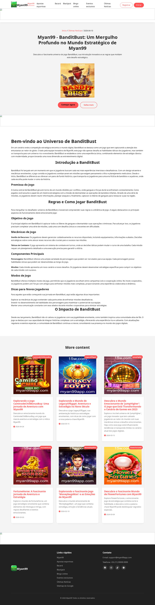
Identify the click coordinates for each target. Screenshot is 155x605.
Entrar (139, 5)
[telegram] (123, 567)
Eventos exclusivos (90, 5)
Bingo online (76, 5)
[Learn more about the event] (77, 19)
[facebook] (105, 567)
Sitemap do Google (65, 586)
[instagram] (111, 567)
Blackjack (67, 3)
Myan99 (31, 3)
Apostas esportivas (41, 5)
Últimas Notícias (107, 5)
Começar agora (68, 104)
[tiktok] (117, 567)
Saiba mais (89, 105)
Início (64, 30)
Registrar (126, 5)
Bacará (58, 3)
